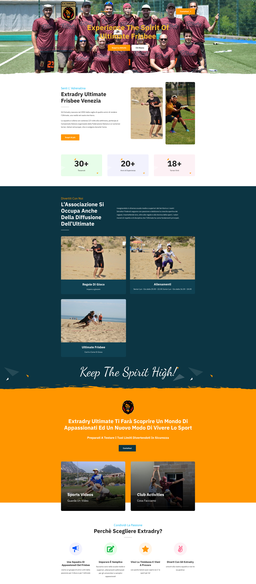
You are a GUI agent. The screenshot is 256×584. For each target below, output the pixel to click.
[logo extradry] (68, 2)
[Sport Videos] (93, 486)
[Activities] (163, 486)
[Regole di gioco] (93, 238)
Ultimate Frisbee (93, 347)
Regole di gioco (93, 284)
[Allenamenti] (162, 238)
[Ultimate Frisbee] (93, 301)
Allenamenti (162, 284)
